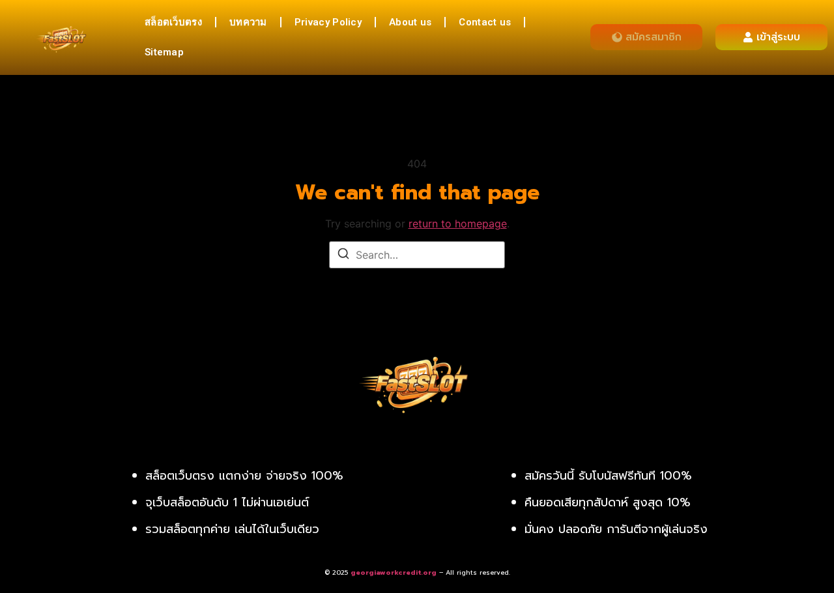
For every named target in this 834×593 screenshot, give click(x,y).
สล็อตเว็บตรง (173, 22)
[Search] (343, 255)
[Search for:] (417, 254)
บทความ (248, 22)
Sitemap (164, 52)
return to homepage (458, 223)
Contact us (485, 22)
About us (410, 22)
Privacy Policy (328, 22)
